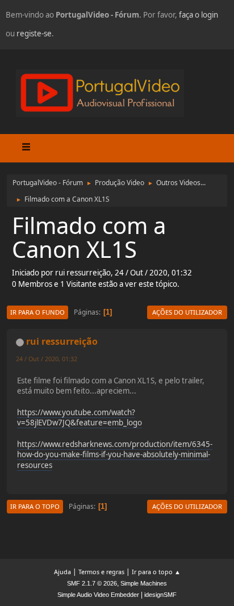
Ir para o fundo (37, 312)
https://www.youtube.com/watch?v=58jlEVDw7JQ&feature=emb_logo (79, 417)
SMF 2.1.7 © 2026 (92, 583)
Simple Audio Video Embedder (98, 594)
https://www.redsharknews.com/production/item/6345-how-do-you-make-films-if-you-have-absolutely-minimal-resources (114, 454)
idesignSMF (160, 594)
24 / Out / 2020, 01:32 (46, 358)
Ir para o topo (35, 506)
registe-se (34, 33)
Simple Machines (143, 583)
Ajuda (62, 571)
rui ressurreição (62, 341)
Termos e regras (101, 571)
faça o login (198, 15)
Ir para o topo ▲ (156, 571)
